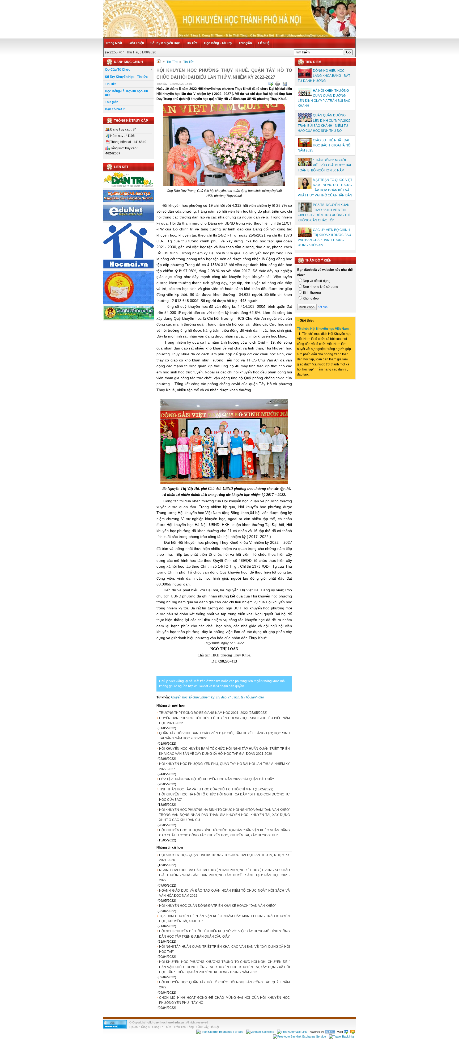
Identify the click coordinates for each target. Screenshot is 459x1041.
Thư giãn (245, 43)
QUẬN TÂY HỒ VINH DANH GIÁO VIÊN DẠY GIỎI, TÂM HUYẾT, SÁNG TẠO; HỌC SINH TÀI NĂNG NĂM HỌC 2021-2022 (224, 735)
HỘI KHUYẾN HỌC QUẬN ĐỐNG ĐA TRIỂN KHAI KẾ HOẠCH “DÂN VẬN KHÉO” (217, 906)
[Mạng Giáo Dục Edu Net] (128, 220)
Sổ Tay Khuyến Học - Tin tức (126, 77)
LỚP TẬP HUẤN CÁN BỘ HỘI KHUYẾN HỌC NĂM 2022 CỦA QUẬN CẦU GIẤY (216, 779)
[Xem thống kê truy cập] (115, 1027)
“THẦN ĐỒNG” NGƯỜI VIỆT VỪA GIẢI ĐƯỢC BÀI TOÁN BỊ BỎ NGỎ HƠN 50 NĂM (324, 165)
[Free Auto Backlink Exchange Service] (299, 1036)
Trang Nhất (114, 43)
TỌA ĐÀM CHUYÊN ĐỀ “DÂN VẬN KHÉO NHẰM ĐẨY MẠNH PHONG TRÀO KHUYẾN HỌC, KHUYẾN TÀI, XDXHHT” (224, 918)
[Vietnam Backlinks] (260, 1031)
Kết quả (323, 307)
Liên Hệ (264, 43)
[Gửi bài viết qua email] (271, 84)
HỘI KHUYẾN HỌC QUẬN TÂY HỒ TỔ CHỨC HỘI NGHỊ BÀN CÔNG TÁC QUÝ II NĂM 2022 (224, 984)
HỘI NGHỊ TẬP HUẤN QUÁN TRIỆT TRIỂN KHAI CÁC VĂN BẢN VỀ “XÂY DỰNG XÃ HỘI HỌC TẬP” (224, 949)
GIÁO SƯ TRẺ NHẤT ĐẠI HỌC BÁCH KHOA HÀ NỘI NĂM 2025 (324, 145)
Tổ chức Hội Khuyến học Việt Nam (323, 329)
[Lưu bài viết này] (284, 84)
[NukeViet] (330, 1031)
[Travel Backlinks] (342, 1036)
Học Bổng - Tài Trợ (218, 43)
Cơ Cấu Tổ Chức (117, 69)
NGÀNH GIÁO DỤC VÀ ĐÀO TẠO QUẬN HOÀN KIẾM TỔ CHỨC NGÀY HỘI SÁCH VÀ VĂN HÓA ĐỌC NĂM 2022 (224, 893)
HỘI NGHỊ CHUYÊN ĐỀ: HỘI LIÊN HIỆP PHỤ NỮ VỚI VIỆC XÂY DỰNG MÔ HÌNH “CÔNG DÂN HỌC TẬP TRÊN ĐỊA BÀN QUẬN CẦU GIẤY (224, 933)
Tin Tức (192, 43)
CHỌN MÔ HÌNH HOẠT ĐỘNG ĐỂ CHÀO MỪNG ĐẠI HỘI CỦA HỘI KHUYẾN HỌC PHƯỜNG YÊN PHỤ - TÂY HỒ (224, 1000)
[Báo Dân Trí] (128, 186)
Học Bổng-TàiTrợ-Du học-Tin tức (126, 93)
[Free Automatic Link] (292, 1031)
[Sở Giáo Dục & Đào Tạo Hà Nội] (128, 319)
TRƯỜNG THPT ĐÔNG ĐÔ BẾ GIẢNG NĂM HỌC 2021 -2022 (203, 713)
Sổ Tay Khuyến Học (165, 43)
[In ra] (277, 84)
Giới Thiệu (136, 43)
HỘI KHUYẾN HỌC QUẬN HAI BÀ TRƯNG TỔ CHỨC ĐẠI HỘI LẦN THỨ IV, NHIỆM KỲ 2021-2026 (224, 857)
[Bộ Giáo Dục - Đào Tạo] (128, 201)
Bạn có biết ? (115, 109)
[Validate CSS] (352, 1031)
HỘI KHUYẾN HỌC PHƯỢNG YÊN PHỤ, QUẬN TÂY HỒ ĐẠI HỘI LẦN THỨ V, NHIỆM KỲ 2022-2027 (224, 766)
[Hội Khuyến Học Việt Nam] (128, 303)
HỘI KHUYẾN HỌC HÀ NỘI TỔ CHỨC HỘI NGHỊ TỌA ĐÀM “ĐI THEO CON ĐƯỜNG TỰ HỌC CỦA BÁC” (224, 797)
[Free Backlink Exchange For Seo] (219, 1031)
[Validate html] (346, 1031)
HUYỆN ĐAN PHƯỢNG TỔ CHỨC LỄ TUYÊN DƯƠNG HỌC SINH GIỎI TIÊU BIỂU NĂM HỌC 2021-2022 (224, 720)
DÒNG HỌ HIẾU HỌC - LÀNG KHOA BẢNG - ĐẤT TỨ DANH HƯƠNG (324, 76)
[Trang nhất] (158, 62)
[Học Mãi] (128, 267)
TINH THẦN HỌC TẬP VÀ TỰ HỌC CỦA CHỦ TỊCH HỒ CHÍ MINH (206, 789)
